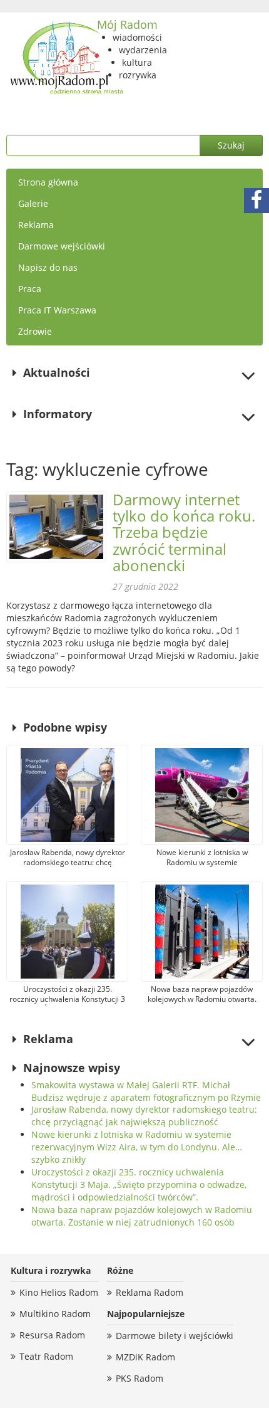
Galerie (33, 203)
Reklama (36, 225)
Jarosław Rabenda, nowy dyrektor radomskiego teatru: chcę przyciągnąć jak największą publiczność (144, 1115)
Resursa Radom (52, 1335)
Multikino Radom (55, 1314)
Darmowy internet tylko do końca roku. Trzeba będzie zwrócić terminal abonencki (184, 532)
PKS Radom (139, 1378)
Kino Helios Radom (58, 1292)
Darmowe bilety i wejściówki (174, 1336)
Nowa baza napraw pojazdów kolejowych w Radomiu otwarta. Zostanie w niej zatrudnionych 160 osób (141, 1216)
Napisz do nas (48, 267)
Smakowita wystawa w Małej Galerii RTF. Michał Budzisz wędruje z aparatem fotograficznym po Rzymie (146, 1091)
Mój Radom (127, 24)
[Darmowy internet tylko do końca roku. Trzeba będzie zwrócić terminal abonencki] (56, 527)
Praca (29, 289)
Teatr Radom (46, 1356)
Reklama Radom (149, 1292)
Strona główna (48, 182)
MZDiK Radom (145, 1357)
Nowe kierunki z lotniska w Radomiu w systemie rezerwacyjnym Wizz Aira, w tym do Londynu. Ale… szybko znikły (136, 1146)
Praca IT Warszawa (57, 310)
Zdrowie (35, 331)
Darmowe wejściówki (61, 246)
